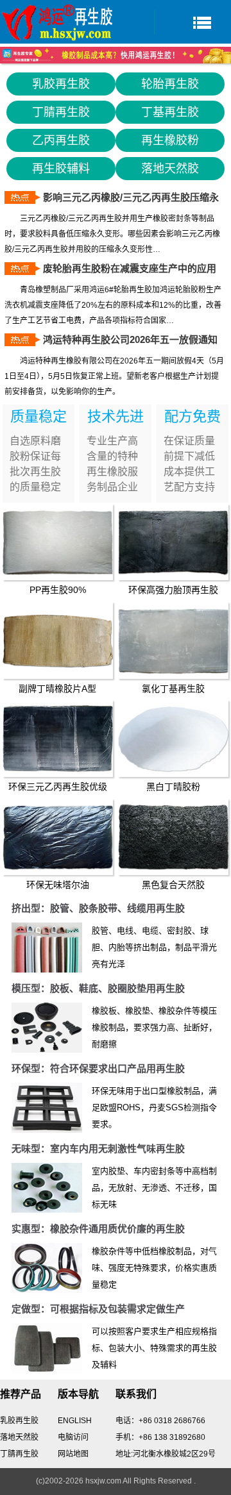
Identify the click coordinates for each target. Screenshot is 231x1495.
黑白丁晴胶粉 (173, 786)
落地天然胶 (170, 168)
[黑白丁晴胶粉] (173, 738)
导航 (192, 22)
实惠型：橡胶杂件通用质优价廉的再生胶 (98, 1228)
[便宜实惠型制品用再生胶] (47, 1268)
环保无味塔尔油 (57, 885)
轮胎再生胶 (170, 84)
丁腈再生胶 (61, 112)
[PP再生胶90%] (58, 542)
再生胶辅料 (61, 168)
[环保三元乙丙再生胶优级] (58, 738)
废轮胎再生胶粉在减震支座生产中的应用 (129, 268)
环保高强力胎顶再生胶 (173, 590)
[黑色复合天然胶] (173, 837)
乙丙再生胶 (61, 140)
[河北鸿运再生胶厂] (58, 22)
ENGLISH (75, 1420)
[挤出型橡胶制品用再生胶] (47, 948)
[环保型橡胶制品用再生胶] (47, 1108)
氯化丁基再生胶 (173, 688)
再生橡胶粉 (170, 140)
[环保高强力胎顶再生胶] (173, 542)
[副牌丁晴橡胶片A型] (58, 640)
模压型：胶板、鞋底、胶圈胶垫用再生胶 (98, 988)
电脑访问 (73, 1437)
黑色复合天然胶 (173, 885)
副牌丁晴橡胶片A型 (57, 688)
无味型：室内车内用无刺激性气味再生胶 (98, 1148)
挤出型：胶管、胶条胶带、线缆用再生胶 (98, 908)
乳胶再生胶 (61, 84)
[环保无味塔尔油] (58, 837)
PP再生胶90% (58, 590)
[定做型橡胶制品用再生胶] (47, 1348)
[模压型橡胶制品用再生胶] (47, 1028)
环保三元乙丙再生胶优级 (57, 786)
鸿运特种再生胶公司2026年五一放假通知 (130, 339)
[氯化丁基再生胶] (173, 640)
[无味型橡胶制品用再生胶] (47, 1188)
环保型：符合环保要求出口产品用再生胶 (98, 1068)
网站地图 (73, 1453)
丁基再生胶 (170, 112)
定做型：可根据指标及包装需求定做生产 (98, 1308)
